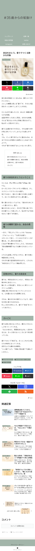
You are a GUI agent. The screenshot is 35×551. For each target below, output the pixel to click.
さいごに (10, 165)
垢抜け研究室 (7, 362)
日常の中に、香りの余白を (15, 162)
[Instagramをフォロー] (25, 387)
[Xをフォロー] (9, 387)
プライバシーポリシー (17, 545)
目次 (14, 153)
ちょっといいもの (8, 359)
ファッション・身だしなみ (23, 359)
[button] (28, 88)
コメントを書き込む (17, 526)
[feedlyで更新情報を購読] (9, 391)
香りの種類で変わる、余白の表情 (17, 160)
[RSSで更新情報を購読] (25, 391)
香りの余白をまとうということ (16, 157)
